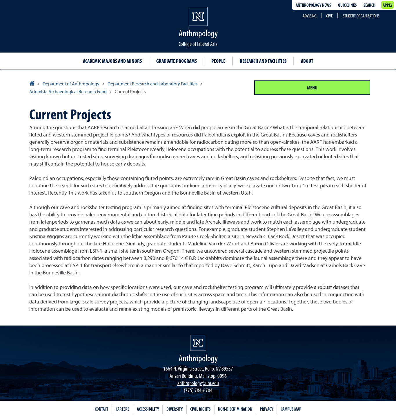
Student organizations (361, 16)
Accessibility (148, 409)
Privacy (266, 409)
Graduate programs (176, 60)
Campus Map (291, 409)
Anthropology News (313, 5)
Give (329, 16)
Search (369, 5)
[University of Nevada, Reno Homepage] (198, 343)
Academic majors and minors (112, 60)
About (307, 60)
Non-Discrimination (235, 409)
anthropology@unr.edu (198, 383)
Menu (312, 87)
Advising (309, 16)
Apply (387, 5)
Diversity (174, 409)
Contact (101, 409)
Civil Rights (200, 409)
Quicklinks (347, 5)
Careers (122, 409)
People (218, 60)
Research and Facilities (263, 60)
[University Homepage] (32, 84)
